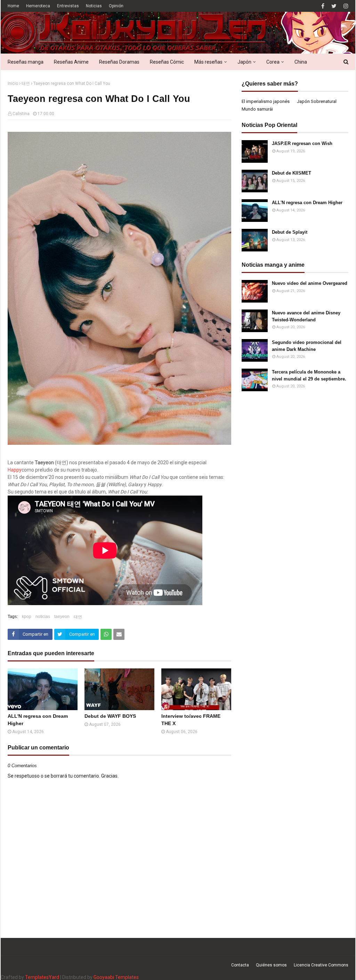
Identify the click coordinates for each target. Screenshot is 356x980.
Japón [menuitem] (244, 62)
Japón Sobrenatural (317, 101)
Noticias (94, 5)
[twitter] (334, 6)
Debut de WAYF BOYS (110, 716)
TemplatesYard (42, 977)
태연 (26, 83)
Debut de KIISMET (291, 173)
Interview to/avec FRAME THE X (190, 719)
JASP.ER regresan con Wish (302, 143)
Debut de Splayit (289, 232)
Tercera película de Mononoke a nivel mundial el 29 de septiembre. (309, 375)
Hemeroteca (38, 5)
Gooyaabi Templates (116, 977)
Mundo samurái (257, 109)
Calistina (21, 113)
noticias (42, 616)
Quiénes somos (271, 965)
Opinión (116, 5)
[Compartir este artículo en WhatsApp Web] (106, 634)
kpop (26, 616)
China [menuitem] (300, 62)
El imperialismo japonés (266, 101)
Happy (15, 470)
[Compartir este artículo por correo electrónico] (118, 634)
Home (13, 5)
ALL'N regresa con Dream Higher (38, 719)
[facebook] (322, 6)
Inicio (13, 83)
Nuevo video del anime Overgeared (309, 283)
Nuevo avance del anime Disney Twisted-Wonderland (306, 316)
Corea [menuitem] (273, 62)
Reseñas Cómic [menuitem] (167, 62)
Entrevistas (68, 5)
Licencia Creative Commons (321, 965)
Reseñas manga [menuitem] (25, 62)
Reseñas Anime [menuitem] (71, 62)
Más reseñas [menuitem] (208, 62)
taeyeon (62, 616)
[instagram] (345, 6)
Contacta (240, 965)
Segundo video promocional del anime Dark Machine (306, 346)
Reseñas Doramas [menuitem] (119, 62)
